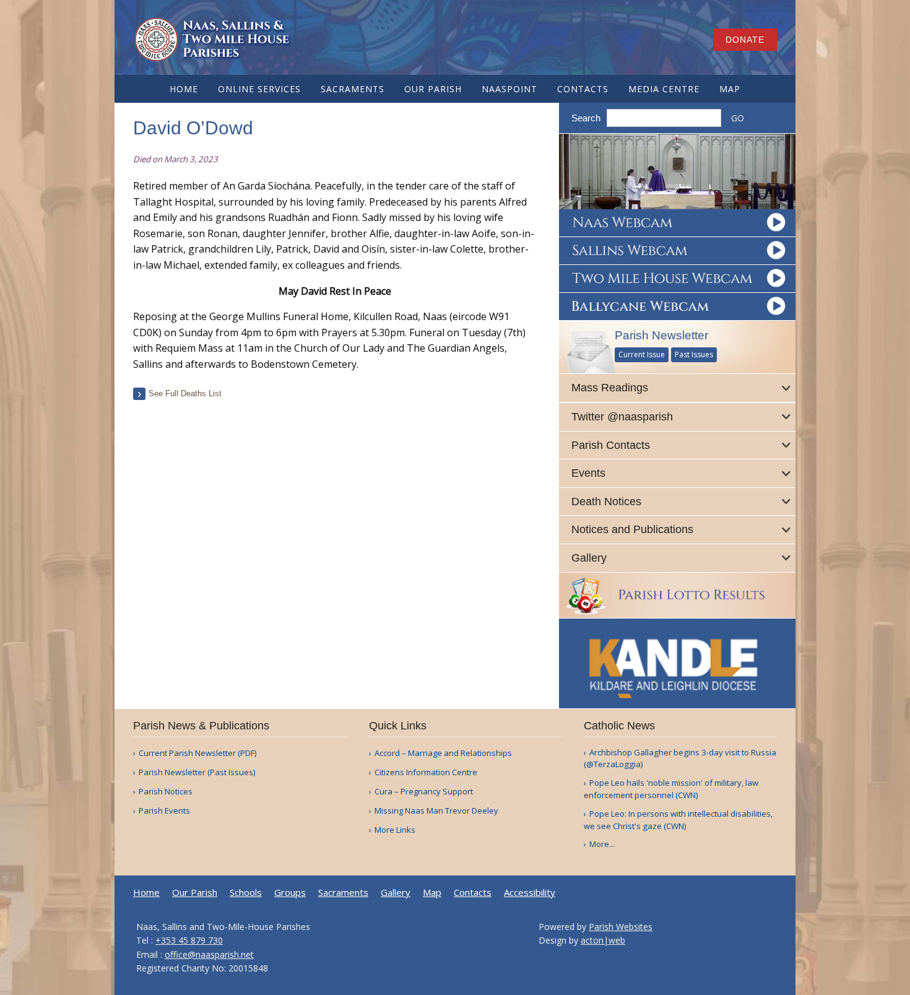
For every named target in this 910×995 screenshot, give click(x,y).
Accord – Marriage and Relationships (443, 753)
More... (602, 843)
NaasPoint (509, 89)
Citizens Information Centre (426, 772)
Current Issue (641, 354)
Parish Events (164, 811)
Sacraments (352, 89)
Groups (290, 892)
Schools (246, 892)
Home (184, 89)
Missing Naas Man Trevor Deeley (436, 811)
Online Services (259, 89)
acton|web (603, 940)
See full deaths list (185, 393)
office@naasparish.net (209, 954)
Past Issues (694, 354)
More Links (395, 830)
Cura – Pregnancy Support (424, 792)
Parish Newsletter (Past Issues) (197, 772)
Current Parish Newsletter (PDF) (197, 753)
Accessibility (529, 892)
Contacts (583, 89)
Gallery (395, 892)
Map (729, 89)
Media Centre (664, 89)
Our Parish (433, 89)
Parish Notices (166, 792)
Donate (745, 40)
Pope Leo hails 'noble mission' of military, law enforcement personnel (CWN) (671, 789)
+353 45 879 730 (189, 940)
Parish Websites (620, 926)
